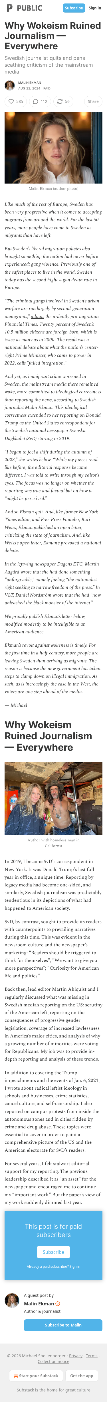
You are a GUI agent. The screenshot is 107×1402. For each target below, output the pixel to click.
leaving (12, 661)
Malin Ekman (29, 83)
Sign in (95, 8)
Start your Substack (38, 1375)
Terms (92, 1355)
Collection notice (53, 1361)
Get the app (81, 1375)
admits (37, 316)
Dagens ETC (69, 564)
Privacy (75, 1355)
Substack (25, 1390)
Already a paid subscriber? (53, 1266)
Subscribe (74, 8)
